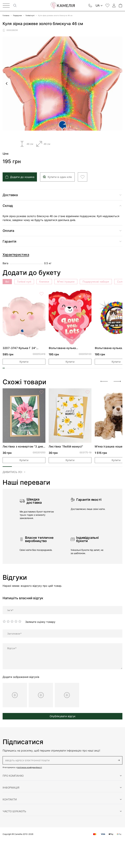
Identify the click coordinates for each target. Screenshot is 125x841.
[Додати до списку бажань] (82, 176)
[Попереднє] (7, 83)
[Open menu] (6, 5)
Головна (6, 15)
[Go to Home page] (62, 5)
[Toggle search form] (15, 5)
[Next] (117, 381)
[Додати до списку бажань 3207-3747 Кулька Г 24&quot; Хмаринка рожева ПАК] (41, 294)
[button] (62, 775)
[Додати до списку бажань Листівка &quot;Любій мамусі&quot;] (88, 392)
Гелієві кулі (30, 15)
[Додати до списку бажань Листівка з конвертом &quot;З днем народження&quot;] (41, 392)
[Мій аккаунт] (114, 5)
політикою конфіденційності (29, 767)
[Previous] (104, 381)
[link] (24, 317)
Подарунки (17, 15)
